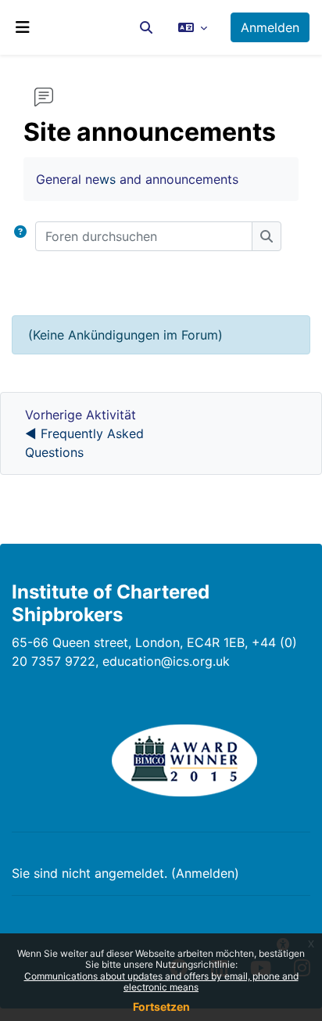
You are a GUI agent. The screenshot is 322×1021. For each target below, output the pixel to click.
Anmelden (270, 27)
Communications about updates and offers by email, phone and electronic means (161, 981)
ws (107, 179)
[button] (146, 27)
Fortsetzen (161, 1006)
